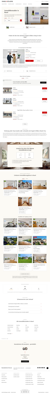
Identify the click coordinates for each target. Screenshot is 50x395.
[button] (14, 71)
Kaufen (23, 178)
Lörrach (14, 100)
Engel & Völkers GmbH (25, 276)
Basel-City (28, 51)
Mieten (27, 178)
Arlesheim (15, 89)
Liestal (14, 113)
